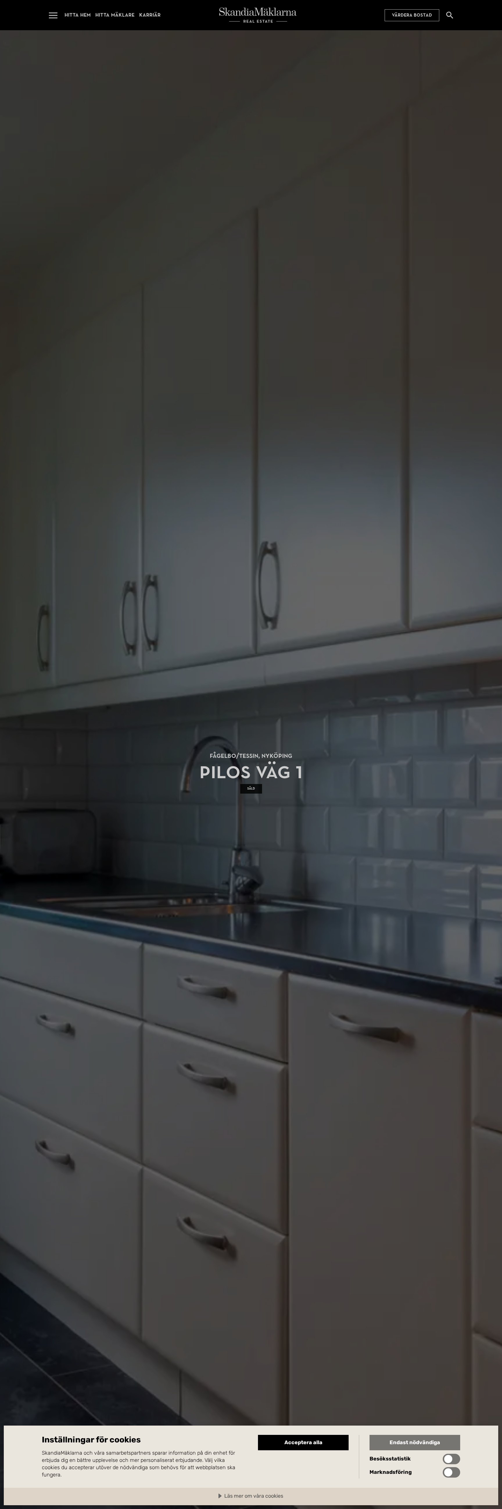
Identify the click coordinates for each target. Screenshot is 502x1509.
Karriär (150, 15)
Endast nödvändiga (415, 1442)
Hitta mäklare (115, 15)
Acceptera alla (303, 1442)
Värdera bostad (412, 15)
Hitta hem (77, 15)
